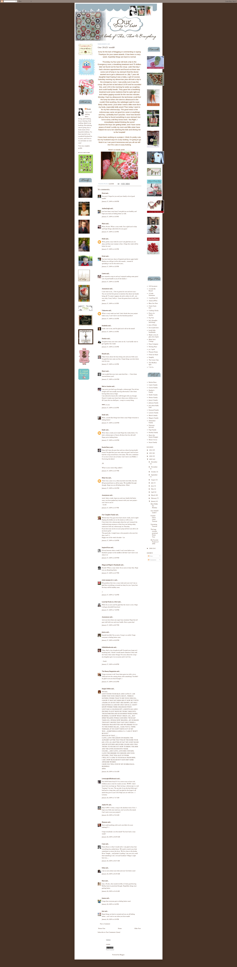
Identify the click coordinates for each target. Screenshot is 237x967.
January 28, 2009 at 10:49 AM (111, 874)
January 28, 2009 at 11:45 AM (111, 891)
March (153, 495)
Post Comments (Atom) (113, 932)
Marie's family (153, 415)
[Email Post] (118, 184)
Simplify (151, 357)
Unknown (105, 310)
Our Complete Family (108, 515)
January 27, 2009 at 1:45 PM (110, 347)
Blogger (122, 955)
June (152, 486)
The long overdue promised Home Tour (154, 533)
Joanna (104, 898)
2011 (150, 453)
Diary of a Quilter (152, 314)
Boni (103, 881)
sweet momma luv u (108, 580)
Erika (103, 868)
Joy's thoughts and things (153, 321)
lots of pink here (154, 328)
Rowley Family (153, 433)
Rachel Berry (106, 447)
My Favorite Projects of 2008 (154, 542)
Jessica (104, 632)
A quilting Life (153, 298)
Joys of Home (153, 325)
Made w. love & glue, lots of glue (154, 336)
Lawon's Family (153, 413)
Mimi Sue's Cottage (152, 340)
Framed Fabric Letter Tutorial (154, 518)
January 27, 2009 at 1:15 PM (110, 217)
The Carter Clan (154, 360)
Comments (152, 560)
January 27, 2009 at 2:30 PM (110, 440)
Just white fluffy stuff (154, 406)
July (152, 483)
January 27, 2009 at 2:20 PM (110, 423)
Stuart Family (153, 442)
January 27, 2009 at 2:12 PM (110, 408)
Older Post (137, 928)
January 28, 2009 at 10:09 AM (111, 837)
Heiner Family (153, 398)
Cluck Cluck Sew (152, 307)
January (153, 501)
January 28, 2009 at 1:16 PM (110, 904)
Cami (103, 844)
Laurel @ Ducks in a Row (110, 602)
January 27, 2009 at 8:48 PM (110, 664)
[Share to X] (125, 184)
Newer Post (101, 928)
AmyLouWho (153, 301)
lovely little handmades (152, 331)
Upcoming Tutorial (154, 525)
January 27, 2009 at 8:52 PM (110, 682)
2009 (151, 459)
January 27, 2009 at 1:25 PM (110, 266)
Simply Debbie (106, 689)
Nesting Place (153, 347)
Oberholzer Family (152, 422)
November (154, 467)
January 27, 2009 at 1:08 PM (110, 201)
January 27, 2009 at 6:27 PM (110, 573)
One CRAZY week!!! (155, 512)
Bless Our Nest (153, 303)
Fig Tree (151, 318)
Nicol (103, 193)
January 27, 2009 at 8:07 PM (110, 625)
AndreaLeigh (106, 208)
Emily (103, 430)
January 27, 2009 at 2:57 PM (110, 471)
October (153, 472)
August (153, 480)
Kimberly (105, 326)
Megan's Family (153, 418)
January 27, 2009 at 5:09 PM (110, 558)
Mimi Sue (105, 478)
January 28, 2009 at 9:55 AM (110, 815)
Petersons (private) (152, 426)
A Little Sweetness (152, 294)
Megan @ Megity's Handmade (111, 565)
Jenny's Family (153, 400)
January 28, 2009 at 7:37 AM (110, 798)
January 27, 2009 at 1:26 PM (110, 282)
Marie (104, 224)
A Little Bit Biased (152, 290)
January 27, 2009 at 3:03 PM (110, 488)
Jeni (103, 911)
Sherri (104, 371)
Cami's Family (153, 385)
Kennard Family (154, 410)
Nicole (89, 109)
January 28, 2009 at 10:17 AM (111, 861)
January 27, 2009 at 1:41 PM (110, 332)
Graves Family (153, 388)
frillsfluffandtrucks (107, 647)
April (153, 492)
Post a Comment (105, 924)
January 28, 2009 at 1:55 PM (110, 919)
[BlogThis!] (124, 184)
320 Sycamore (153, 286)
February (154, 498)
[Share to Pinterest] (129, 184)
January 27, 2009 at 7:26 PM (110, 595)
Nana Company (153, 344)
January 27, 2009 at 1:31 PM (110, 303)
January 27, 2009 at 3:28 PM (110, 540)
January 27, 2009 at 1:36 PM (110, 319)
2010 (151, 456)
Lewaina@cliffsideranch (109, 779)
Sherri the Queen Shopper (153, 436)
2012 (150, 450)
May (152, 489)
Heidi (103, 239)
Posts (151, 556)
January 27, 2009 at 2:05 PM (110, 379)
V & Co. (151, 367)
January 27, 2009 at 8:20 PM (110, 640)
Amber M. (105, 805)
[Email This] (122, 184)
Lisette (104, 273)
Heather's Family (151, 391)
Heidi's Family (153, 395)
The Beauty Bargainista (109, 671)
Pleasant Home (153, 352)
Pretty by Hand (153, 355)
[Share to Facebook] (127, 184)
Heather (104, 339)
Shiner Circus (153, 440)
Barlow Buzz (152, 382)
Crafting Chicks (153, 311)
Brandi (104, 354)
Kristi (103, 256)
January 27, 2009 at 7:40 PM (110, 610)
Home (120, 928)
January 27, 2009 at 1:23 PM (110, 249)
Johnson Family (153, 403)
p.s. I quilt (152, 349)
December (154, 462)
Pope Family (152, 430)
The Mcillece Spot (153, 364)
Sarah (103, 415)
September (154, 475)
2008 (151, 548)
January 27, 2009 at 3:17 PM (110, 508)
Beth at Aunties (106, 386)
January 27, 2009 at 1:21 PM (110, 232)
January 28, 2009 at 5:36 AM (110, 772)
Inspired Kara (106, 547)
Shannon (104, 822)
